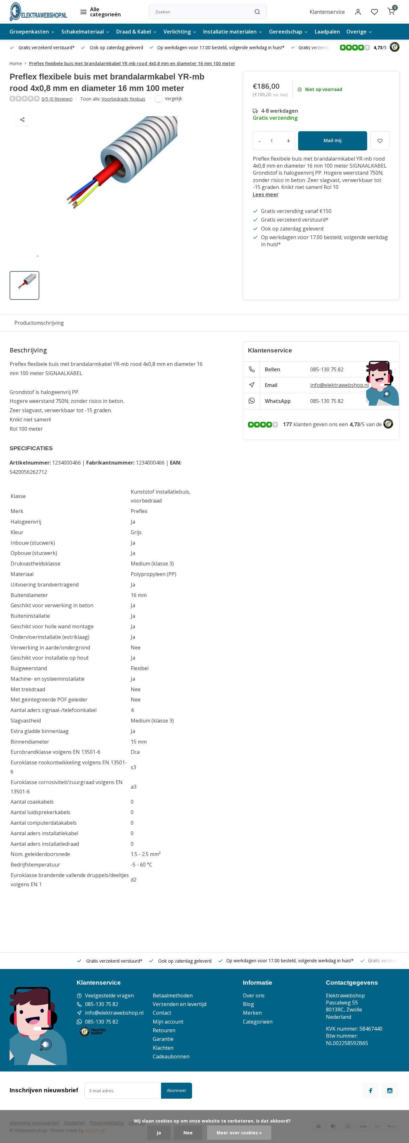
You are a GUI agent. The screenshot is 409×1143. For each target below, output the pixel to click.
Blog (248, 1004)
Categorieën (258, 1021)
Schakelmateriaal (82, 31)
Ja (159, 1133)
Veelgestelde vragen (109, 995)
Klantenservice (327, 11)
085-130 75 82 (326, 369)
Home (16, 63)
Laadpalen (327, 31)
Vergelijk (173, 98)
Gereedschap (285, 31)
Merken (252, 1012)
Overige (356, 31)
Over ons (254, 995)
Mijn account (168, 1021)
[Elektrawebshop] (38, 11)
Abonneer (176, 1090)
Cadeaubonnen (171, 1056)
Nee (188, 1133)
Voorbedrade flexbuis (123, 99)
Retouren (164, 1030)
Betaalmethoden (173, 995)
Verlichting (177, 31)
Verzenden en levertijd (179, 1004)
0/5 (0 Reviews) (57, 99)
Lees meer (266, 194)
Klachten (163, 1047)
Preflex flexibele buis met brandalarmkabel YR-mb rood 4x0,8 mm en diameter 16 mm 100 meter (132, 63)
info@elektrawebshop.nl (339, 385)
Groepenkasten (29, 31)
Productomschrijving (39, 322)
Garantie (163, 1038)
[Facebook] (371, 1091)
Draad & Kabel (133, 31)
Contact (162, 1012)
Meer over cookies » (239, 1133)
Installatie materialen (230, 31)
